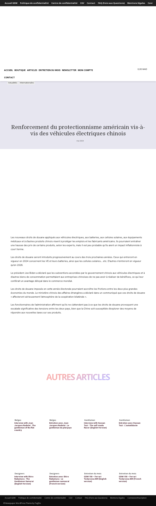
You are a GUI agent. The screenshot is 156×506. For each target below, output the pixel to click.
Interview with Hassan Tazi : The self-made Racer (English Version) (95, 425)
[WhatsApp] (35, 324)
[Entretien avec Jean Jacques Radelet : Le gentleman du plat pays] (61, 401)
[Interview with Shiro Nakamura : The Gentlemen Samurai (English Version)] (26, 455)
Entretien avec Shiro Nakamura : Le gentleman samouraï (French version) (59, 480)
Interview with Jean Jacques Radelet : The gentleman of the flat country (25, 426)
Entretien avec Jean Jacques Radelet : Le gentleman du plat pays (60, 425)
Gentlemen (89, 420)
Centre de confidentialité (55, 498)
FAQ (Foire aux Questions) (96, 498)
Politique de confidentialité (30, 498)
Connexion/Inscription (137, 498)
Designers (19, 473)
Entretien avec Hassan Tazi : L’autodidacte (129, 424)
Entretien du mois (92, 473)
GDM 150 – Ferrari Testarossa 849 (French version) (130, 478)
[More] (42, 324)
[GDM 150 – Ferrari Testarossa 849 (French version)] (130, 455)
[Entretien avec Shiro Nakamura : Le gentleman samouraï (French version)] (61, 455)
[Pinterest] (28, 324)
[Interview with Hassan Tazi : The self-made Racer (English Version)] (95, 401)
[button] (110, 70)
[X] (21, 324)
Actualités (12, 82)
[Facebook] (14, 324)
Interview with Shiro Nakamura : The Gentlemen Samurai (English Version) (24, 480)
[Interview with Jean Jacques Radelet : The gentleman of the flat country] (26, 401)
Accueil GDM (10, 498)
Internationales (27, 82)
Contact (78, 498)
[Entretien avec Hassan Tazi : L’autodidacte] (130, 401)
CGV (70, 498)
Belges (18, 420)
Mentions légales (117, 498)
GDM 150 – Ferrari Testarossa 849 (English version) (95, 478)
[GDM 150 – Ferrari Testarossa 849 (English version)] (95, 455)
